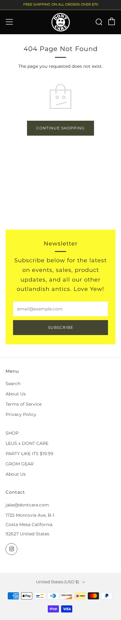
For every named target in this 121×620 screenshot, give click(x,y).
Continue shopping (60, 128)
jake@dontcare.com (27, 505)
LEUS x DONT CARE (27, 443)
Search (13, 383)
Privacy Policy (21, 414)
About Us (16, 394)
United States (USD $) (57, 582)
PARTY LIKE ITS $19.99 (29, 453)
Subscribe (60, 327)
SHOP (12, 433)
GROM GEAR (20, 464)
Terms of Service (24, 404)
